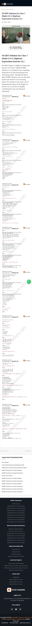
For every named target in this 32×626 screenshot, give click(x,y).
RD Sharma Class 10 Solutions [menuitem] (16, 529)
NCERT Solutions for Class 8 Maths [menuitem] (16, 519)
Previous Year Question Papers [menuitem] (16, 563)
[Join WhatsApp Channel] (29, 282)
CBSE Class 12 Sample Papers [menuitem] (16, 570)
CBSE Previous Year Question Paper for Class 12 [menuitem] (16, 568)
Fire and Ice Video (7, 476)
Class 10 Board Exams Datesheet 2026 (13, 465)
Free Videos (5, 462)
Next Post (28, 451)
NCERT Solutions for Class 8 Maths (12, 484)
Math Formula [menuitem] (16, 549)
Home (3, 9)
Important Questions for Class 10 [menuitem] (16, 556)
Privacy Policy (14, 623)
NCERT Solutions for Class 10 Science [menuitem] (16, 508)
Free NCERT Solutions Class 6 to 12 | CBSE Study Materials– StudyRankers (17, 618)
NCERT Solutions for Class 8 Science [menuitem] (16, 522)
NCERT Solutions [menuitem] (16, 504)
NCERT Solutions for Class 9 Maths (12, 478)
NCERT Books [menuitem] (16, 577)
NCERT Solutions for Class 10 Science (12, 473)
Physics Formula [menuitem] (16, 552)
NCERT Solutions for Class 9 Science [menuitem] (16, 515)
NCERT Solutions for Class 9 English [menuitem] (16, 517)
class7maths (10, 9)
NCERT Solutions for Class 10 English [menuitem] (16, 510)
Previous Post (5, 451)
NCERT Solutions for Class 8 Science (12, 486)
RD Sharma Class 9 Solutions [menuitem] (16, 531)
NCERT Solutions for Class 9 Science (12, 481)
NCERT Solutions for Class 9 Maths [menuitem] (16, 513)
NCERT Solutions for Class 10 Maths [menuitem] (16, 506)
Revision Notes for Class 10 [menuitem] (16, 579)
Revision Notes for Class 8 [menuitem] (16, 584)
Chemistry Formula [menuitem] (16, 554)
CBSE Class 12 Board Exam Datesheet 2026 (14, 468)
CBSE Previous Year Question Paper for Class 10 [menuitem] (16, 565)
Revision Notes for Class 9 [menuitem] (16, 582)
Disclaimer (5, 623)
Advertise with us (25, 623)
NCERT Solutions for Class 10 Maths (12, 470)
